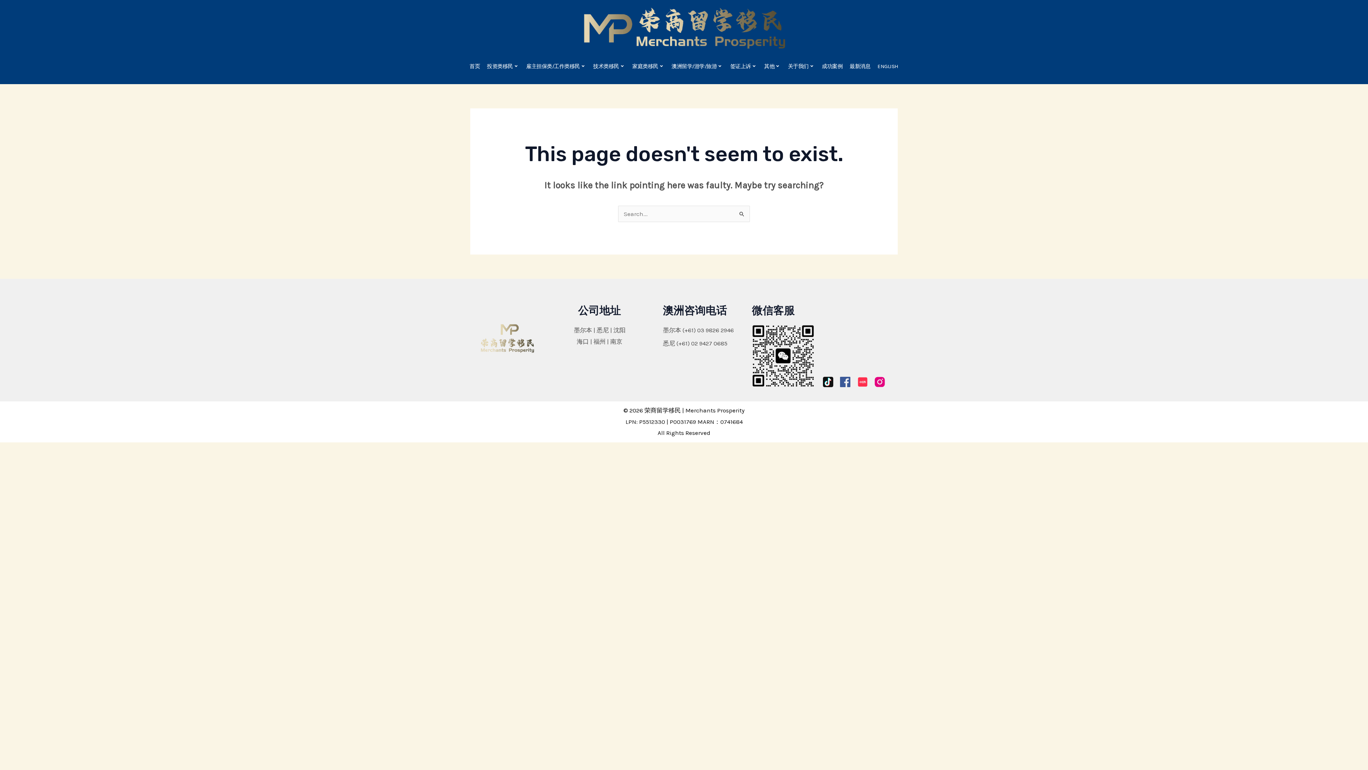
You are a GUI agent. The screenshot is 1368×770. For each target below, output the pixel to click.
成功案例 (832, 66)
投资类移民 (500, 66)
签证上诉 (740, 66)
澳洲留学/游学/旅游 (694, 66)
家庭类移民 (645, 66)
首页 (475, 66)
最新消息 (860, 66)
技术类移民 (606, 66)
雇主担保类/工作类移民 (553, 66)
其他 (769, 66)
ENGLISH (887, 66)
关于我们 (798, 66)
